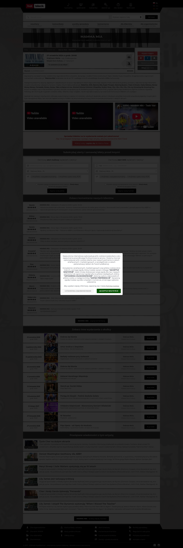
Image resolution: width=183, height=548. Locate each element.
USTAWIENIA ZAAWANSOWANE (78, 291)
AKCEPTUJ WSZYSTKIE (108, 291)
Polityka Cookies (112, 286)
